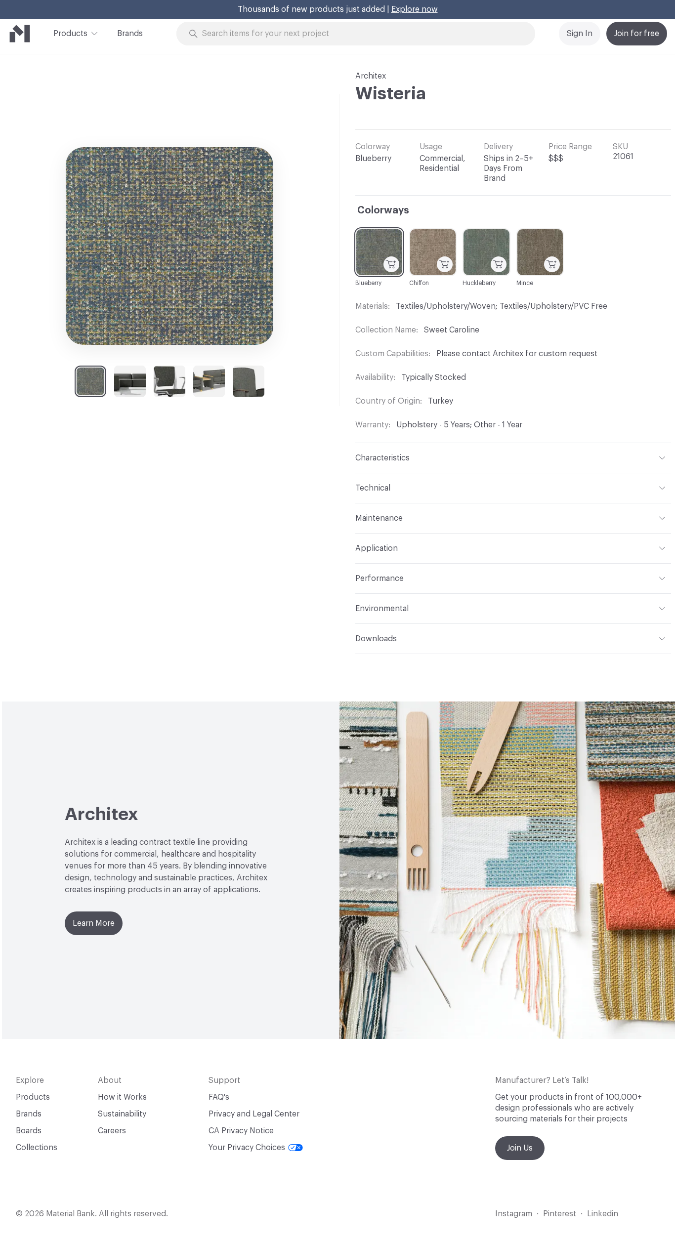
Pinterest (559, 1214)
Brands (130, 34)
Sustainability (122, 1114)
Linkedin (602, 1214)
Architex (370, 76)
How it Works (122, 1097)
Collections (36, 1148)
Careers (112, 1131)
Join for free (636, 34)
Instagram (513, 1214)
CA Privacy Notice (241, 1131)
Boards (29, 1131)
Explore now (414, 9)
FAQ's (219, 1097)
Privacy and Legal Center (254, 1114)
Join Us (520, 1148)
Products (70, 34)
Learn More (94, 923)
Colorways (383, 210)
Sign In (579, 34)
